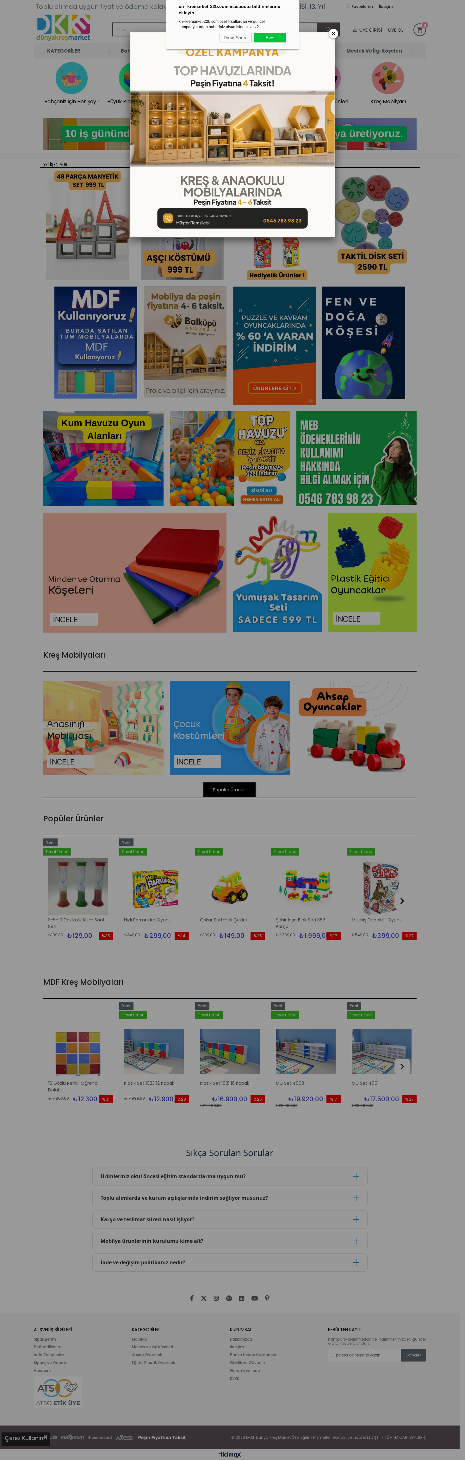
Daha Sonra (236, 37)
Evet (270, 37)
